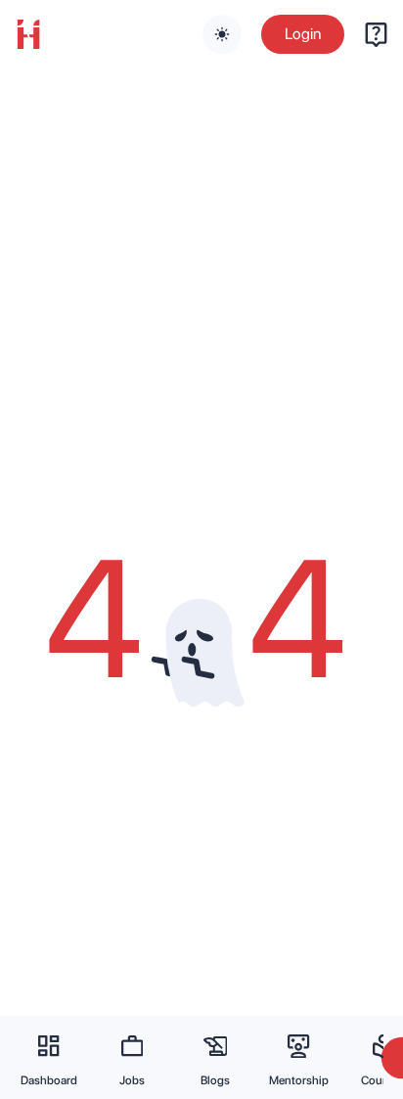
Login (303, 33)
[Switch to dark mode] (222, 34)
